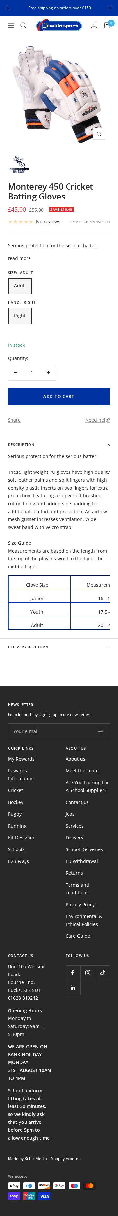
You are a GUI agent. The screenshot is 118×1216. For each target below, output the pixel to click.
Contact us (77, 802)
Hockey (15, 802)
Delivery (74, 837)
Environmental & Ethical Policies (84, 920)
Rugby (15, 814)
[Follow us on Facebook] (73, 972)
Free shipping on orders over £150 (60, 7)
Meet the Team (82, 770)
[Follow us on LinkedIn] (73, 987)
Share (14, 420)
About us (75, 759)
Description (21, 444)
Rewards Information (21, 774)
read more (19, 258)
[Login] (94, 25)
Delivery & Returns (29, 646)
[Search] (23, 25)
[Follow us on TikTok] (102, 972)
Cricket (15, 790)
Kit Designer (21, 837)
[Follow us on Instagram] (87, 972)
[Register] (101, 731)
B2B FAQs (18, 861)
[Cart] (107, 25)
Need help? (97, 420)
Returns (74, 873)
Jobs (70, 814)
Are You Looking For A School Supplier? (87, 786)
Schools (16, 849)
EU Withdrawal (82, 861)
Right (20, 315)
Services (75, 826)
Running (17, 826)
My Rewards (21, 759)
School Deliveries (84, 849)
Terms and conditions (77, 889)
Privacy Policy (80, 904)
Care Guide (78, 936)
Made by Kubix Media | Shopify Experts (43, 1158)
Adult (20, 286)
